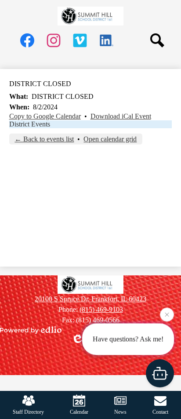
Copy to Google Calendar (45, 116)
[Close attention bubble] (167, 314)
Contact (160, 412)
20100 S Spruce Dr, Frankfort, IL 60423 (90, 299)
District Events (29, 124)
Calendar (79, 412)
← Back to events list (44, 139)
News (120, 412)
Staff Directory (28, 412)
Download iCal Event (120, 116)
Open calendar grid (110, 139)
